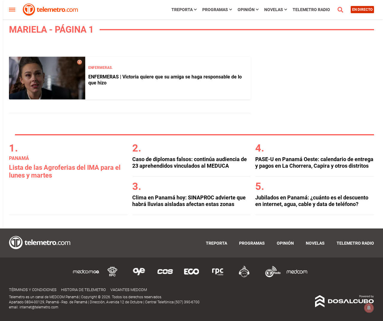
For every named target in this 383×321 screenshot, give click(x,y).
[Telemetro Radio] (270, 276)
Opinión (246, 9)
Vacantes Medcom (128, 289)
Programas (215, 9)
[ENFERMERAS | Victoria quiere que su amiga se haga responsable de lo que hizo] (47, 78)
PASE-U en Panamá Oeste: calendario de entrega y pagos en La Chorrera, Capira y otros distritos (314, 162)
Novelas (273, 9)
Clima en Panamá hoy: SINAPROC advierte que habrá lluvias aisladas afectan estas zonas (189, 200)
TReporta (182, 9)
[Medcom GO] (86, 276)
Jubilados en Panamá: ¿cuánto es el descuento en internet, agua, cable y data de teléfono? (311, 200)
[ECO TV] (191, 276)
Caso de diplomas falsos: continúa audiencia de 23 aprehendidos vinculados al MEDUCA (189, 162)
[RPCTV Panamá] (112, 276)
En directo (362, 9)
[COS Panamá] (165, 276)
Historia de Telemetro (83, 289)
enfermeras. (100, 68)
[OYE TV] (139, 276)
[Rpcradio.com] (218, 276)
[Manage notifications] (369, 308)
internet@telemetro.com (38, 307)
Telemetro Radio (311, 9)
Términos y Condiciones (33, 289)
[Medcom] (297, 276)
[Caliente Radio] (244, 276)
